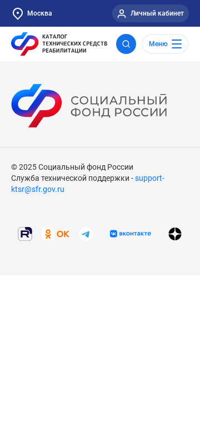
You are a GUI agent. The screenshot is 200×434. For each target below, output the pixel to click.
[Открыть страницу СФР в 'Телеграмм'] (86, 233)
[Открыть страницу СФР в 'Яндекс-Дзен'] (175, 233)
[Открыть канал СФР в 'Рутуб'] (25, 233)
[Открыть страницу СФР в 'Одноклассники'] (55, 233)
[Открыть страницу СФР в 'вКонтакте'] (130, 234)
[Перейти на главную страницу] (59, 44)
